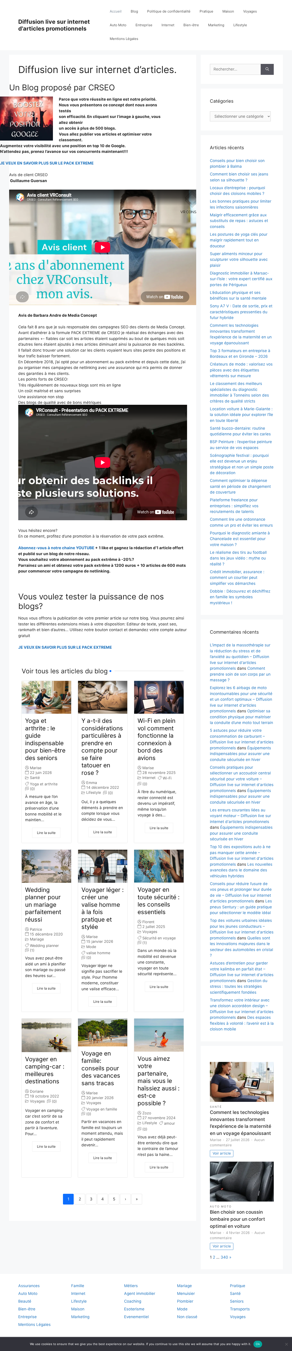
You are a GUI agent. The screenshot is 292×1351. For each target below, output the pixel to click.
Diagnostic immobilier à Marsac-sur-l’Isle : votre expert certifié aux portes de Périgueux (241, 279)
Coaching (132, 1301)
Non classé (187, 1316)
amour (169, 1123)
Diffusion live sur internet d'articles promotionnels (54, 25)
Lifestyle (240, 25)
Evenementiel (136, 1316)
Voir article (222, 1153)
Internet (168, 25)
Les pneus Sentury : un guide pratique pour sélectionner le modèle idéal (241, 907)
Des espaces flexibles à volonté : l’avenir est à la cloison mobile (242, 1023)
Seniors (237, 1301)
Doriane (36, 1091)
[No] (286, 1344)
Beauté (24, 1301)
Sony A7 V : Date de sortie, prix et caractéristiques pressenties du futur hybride (241, 312)
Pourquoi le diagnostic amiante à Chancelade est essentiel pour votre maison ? (240, 539)
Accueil (116, 11)
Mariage (37, 939)
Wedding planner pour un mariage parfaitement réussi (43, 904)
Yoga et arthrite (43, 784)
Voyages (250, 11)
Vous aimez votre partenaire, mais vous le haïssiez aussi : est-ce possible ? (159, 1081)
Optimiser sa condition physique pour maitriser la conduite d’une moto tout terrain (241, 717)
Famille (77, 1285)
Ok (258, 1344)
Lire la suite (46, 833)
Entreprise (144, 25)
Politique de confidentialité (168, 11)
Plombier (185, 1301)
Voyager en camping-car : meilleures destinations (44, 1070)
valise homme (98, 953)
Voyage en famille (101, 1109)
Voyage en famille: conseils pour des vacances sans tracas (100, 1068)
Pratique (206, 11)
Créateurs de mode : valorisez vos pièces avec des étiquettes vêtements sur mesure (241, 370)
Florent (148, 922)
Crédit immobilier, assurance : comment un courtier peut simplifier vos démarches (237, 578)
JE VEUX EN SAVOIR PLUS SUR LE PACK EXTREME (47, 163)
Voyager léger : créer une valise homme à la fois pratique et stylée (102, 908)
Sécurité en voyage (159, 938)
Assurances (29, 1285)
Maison (228, 11)
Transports (240, 1309)
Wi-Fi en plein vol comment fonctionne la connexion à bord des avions (156, 739)
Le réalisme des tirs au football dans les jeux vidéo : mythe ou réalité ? (238, 558)
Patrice (36, 929)
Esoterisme (134, 1309)
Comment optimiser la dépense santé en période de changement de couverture (240, 486)
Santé (35, 777)
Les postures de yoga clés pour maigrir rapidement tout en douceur (238, 240)
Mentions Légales (124, 39)
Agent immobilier (139, 1293)
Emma (91, 782)
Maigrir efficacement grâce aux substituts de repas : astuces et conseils (239, 221)
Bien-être (191, 25)
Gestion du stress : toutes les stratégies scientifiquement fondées (238, 986)
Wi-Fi (167, 778)
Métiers (131, 1285)
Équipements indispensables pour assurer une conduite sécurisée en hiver (240, 754)
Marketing (216, 25)
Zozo (146, 1113)
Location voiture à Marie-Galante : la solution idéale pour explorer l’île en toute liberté (241, 415)
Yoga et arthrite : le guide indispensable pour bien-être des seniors (45, 739)
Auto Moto (118, 25)
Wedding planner (44, 945)
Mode (91, 946)
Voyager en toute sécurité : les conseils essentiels (159, 900)
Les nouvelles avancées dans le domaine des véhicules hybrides (241, 870)
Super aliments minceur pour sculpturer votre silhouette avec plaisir (239, 259)
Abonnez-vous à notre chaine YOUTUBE (56, 548)
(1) (32, 950)
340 (224, 1257)
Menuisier (186, 1293)
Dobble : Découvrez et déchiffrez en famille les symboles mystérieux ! (240, 597)
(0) (32, 789)
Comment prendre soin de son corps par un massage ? (240, 674)
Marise (35, 768)
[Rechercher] (267, 69)
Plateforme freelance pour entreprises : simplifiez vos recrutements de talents (234, 506)
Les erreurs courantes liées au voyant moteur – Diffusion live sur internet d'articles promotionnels (240, 816)
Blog (134, 11)
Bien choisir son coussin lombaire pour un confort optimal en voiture (237, 1219)
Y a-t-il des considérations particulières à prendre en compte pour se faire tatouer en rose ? (102, 746)
